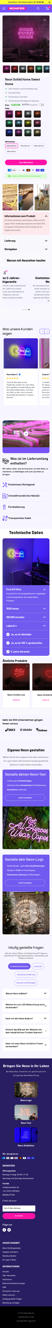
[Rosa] (9, 114)
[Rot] (19, 114)
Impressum (7, 1280)
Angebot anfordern (10, 1252)
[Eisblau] (19, 123)
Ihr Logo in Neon (9, 1260)
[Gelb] (28, 123)
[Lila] (19, 133)
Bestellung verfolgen (11, 1303)
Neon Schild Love (16, 694)
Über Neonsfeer (9, 1276)
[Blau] (9, 133)
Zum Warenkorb (26, 162)
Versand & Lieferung (11, 1291)
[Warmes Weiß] (37, 133)
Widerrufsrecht (9, 1295)
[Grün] (9, 123)
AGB (4, 1287)
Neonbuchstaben (9, 1256)
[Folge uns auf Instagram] (9, 1230)
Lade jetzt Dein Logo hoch (26, 1321)
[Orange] (37, 114)
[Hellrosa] (37, 123)
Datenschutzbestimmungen (14, 1283)
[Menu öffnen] (4, 9)
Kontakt (6, 1272)
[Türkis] (28, 133)
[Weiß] (28, 114)
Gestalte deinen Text (26, 1317)
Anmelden (19, 1216)
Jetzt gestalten (25, 797)
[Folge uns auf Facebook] (4, 1230)
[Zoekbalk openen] (38, 8)
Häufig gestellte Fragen (12, 1299)
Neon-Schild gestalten (12, 1248)
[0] (47, 8)
